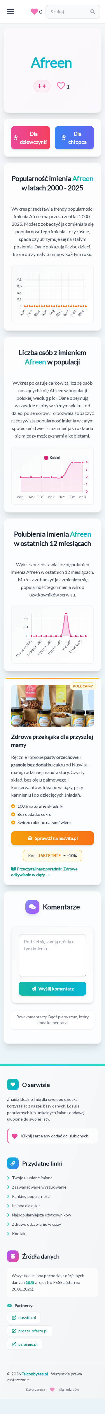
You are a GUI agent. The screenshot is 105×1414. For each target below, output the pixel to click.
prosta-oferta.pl (32, 1330)
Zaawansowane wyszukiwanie (39, 1186)
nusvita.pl (27, 1317)
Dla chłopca (77, 137)
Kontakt (19, 1233)
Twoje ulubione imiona (32, 1177)
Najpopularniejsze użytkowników (41, 1214)
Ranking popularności (31, 1196)
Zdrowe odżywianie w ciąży (36, 1224)
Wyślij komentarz (56, 988)
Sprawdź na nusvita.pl (56, 838)
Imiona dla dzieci (26, 1205)
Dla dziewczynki (34, 137)
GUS (30, 1282)
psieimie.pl (27, 1344)
